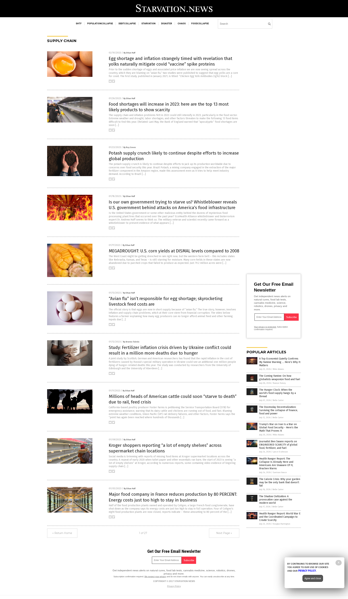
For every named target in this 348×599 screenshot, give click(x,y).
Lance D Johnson (280, 452)
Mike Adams (278, 369)
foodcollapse (200, 23)
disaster (166, 23)
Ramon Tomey (279, 383)
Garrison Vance (280, 472)
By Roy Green (129, 147)
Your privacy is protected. (265, 327)
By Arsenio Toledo (131, 342)
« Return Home (62, 533)
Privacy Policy (174, 586)
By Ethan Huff (129, 53)
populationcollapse (100, 23)
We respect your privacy (155, 576)
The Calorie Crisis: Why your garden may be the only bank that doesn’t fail (279, 482)
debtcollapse (127, 23)
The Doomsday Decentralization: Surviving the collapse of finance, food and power (278, 410)
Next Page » (224, 533)
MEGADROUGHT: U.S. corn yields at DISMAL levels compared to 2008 (174, 250)
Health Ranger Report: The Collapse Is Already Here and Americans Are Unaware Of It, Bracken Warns (276, 463)
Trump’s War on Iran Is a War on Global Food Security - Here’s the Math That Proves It (278, 427)
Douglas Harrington (281, 524)
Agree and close (312, 578)
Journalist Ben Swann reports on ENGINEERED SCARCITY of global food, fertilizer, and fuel (278, 445)
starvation (148, 23)
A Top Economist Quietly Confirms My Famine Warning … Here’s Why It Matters (279, 362)
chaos (182, 23)
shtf (79, 23)
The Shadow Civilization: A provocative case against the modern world (275, 499)
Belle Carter (278, 400)
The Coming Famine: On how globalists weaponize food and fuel (279, 377)
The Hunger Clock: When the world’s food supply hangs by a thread (277, 393)
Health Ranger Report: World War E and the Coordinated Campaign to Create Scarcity (280, 517)
